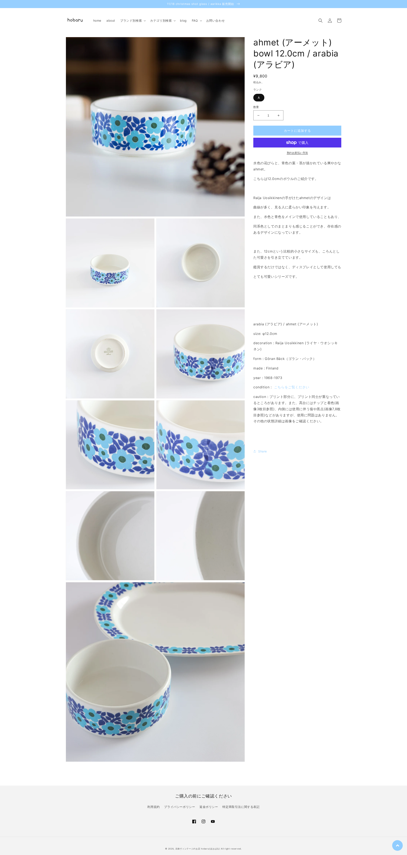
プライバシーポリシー (179, 807)
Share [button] (262, 451)
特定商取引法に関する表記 (240, 807)
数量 (256, 107)
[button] (133, 20)
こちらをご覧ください (291, 387)
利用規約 (153, 807)
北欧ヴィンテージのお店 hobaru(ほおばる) (197, 848)
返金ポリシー (208, 807)
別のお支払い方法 (297, 152)
